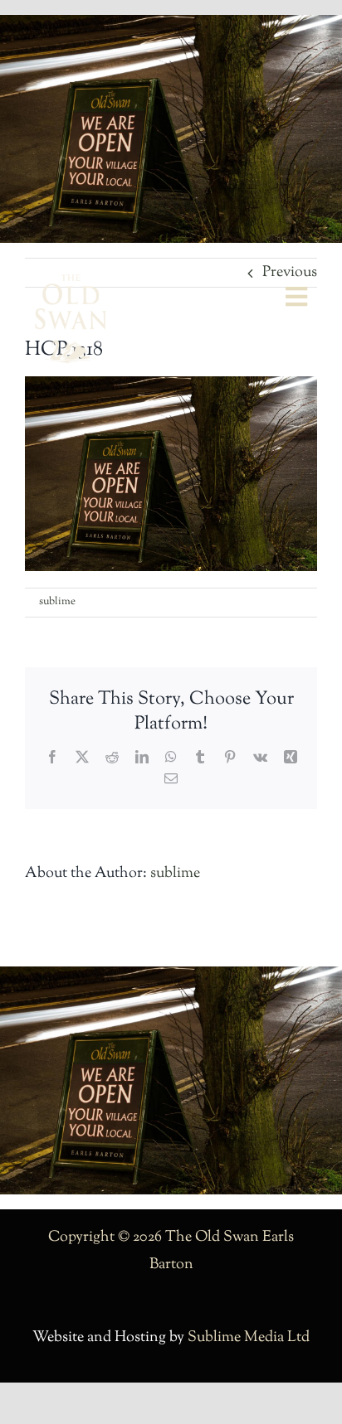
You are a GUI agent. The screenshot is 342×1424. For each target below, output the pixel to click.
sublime (57, 601)
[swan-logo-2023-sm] (70, 282)
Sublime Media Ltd (249, 1338)
